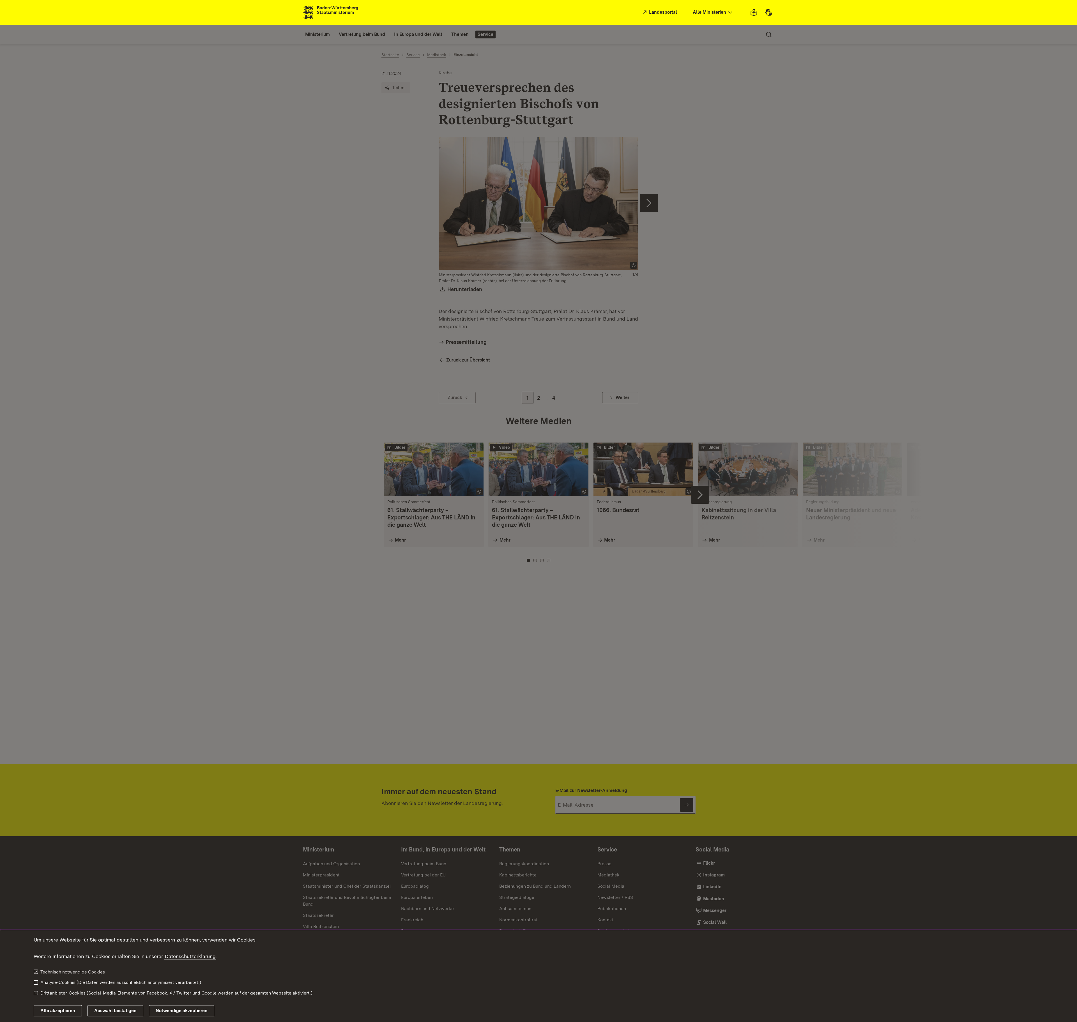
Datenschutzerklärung (190, 956)
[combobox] (713, 12)
